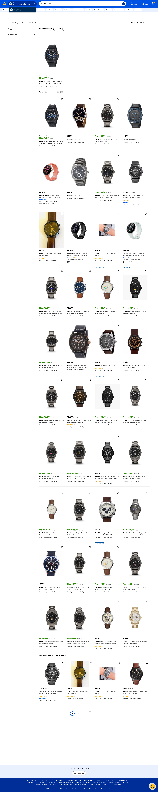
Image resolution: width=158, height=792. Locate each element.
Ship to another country (20, 11)
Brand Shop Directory (80, 784)
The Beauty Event (78, 9)
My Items (108, 9)
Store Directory (42, 780)
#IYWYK (110, 784)
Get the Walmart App (122, 780)
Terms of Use (43, 782)
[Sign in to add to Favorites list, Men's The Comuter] (89, 99)
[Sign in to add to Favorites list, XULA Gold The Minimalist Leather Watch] (117, 271)
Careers (51, 780)
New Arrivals (67, 9)
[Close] (34, 10)
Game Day (88, 9)
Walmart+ (138, 9)
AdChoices (125, 782)
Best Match (140, 22)
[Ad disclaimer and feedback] (46, 76)
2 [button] (78, 713)
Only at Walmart (118, 9)
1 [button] (72, 713)
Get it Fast (49, 9)
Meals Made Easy (98, 9)
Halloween (41, 9)
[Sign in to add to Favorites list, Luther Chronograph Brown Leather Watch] (62, 213)
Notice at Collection (114, 782)
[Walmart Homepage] (4, 3)
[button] (133, 3)
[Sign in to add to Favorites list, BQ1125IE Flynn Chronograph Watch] (117, 213)
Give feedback (79, 773)
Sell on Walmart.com (71, 780)
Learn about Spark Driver (65, 784)
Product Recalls (88, 780)
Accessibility (97, 780)
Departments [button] (7, 10)
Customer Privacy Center (100, 782)
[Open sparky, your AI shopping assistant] (152, 786)
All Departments (31, 780)
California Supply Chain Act (66, 782)
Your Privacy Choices (85, 782)
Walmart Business (101, 784)
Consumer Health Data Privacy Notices (45, 784)
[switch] (13, 22)
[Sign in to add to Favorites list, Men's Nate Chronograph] (117, 325)
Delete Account (118, 784)
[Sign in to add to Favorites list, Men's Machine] (145, 99)
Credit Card (129, 9)
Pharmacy (58, 9)
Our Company (59, 780)
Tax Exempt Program (109, 780)
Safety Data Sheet (33, 782)
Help (80, 780)
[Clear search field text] (119, 3)
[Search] (123, 3)
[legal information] (69, 31)
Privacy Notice (53, 782)
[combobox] (82, 3)
